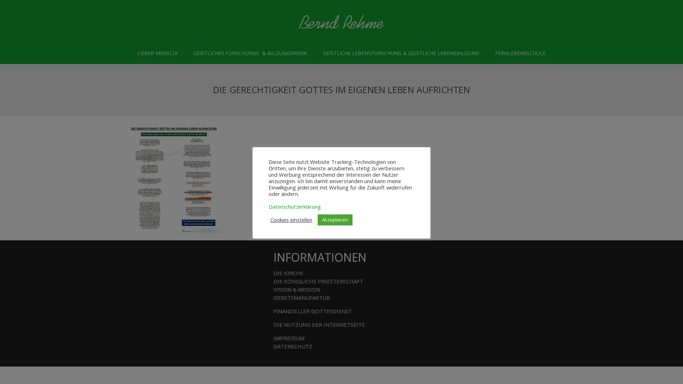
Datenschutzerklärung (295, 206)
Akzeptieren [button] (335, 220)
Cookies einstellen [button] (291, 220)
